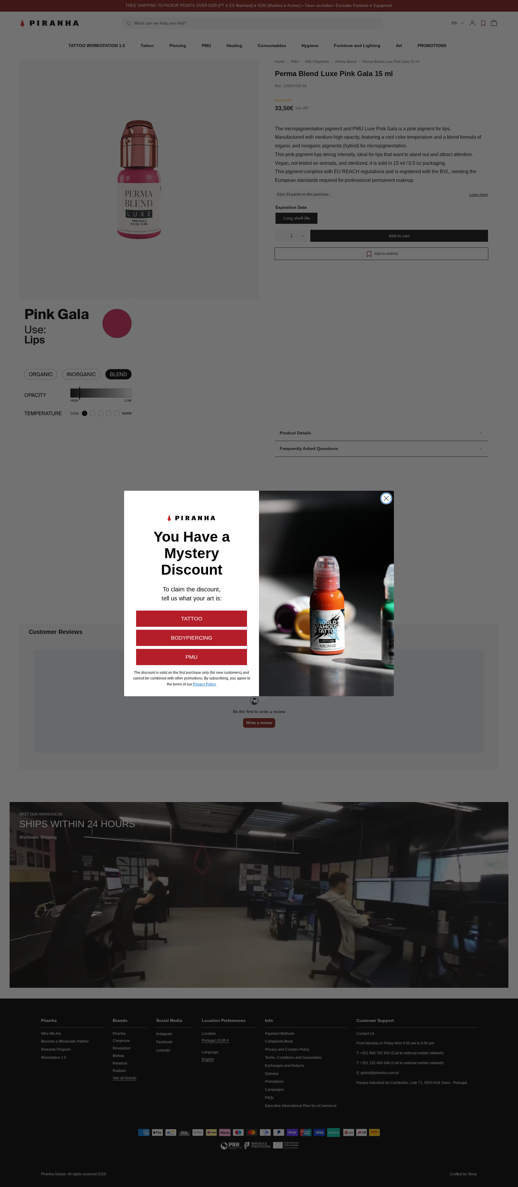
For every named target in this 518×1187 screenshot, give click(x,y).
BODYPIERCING (191, 638)
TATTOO (191, 619)
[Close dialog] (386, 498)
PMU (192, 657)
